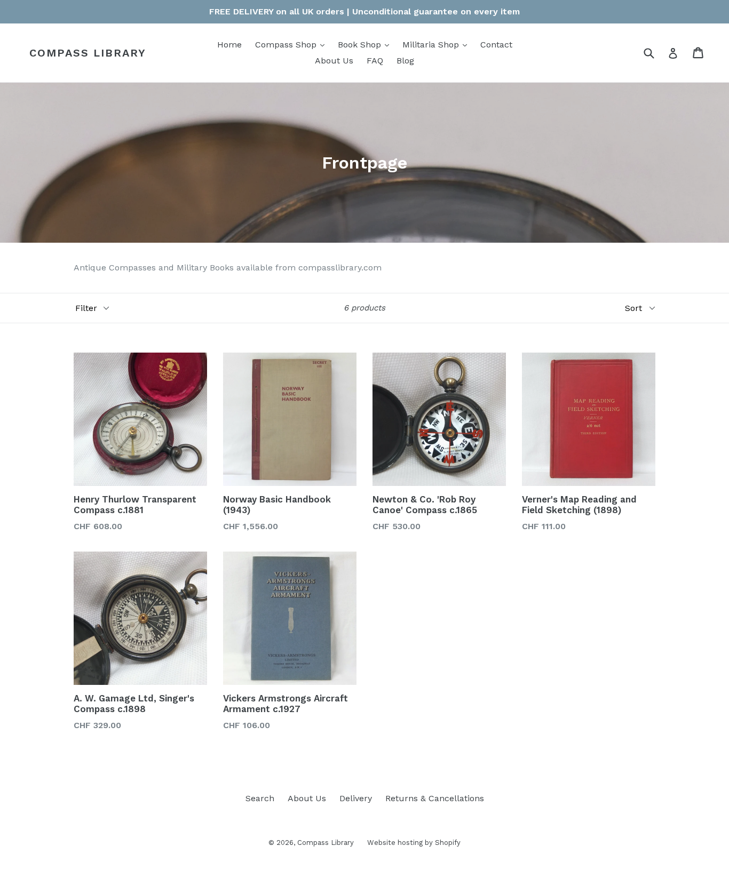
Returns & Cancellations (434, 798)
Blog (405, 60)
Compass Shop (292, 44)
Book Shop (366, 44)
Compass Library (87, 52)
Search (259, 798)
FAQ (375, 60)
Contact (496, 44)
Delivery (355, 798)
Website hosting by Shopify (414, 843)
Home (229, 44)
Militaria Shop (437, 44)
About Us (334, 60)
